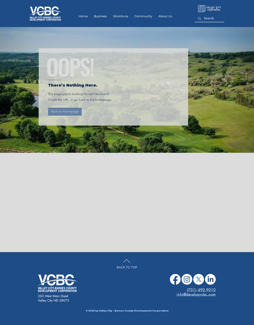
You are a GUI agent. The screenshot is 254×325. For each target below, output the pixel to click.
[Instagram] (187, 279)
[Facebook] (175, 279)
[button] (65, 112)
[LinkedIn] (210, 279)
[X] (198, 279)
